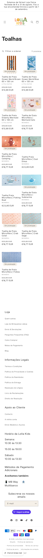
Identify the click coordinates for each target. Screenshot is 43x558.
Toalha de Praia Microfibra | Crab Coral (10, 233)
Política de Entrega (13, 382)
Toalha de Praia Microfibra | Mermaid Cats (29, 117)
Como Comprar (11, 340)
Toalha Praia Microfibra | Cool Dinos (30, 159)
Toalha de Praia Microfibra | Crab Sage (30, 233)
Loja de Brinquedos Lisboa (16, 324)
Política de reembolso (25, 542)
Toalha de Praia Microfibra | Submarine (29, 194)
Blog (6, 351)
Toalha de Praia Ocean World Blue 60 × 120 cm (30, 79)
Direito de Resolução (13, 399)
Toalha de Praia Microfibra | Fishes (11, 270)
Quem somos (10, 319)
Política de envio (13, 549)
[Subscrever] (35, 503)
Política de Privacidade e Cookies (19, 372)
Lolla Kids (18, 539)
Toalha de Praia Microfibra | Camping (9, 156)
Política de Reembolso (14, 377)
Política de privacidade (15, 545)
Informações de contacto (30, 549)
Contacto (9, 414)
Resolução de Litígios (14, 388)
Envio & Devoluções (13, 329)
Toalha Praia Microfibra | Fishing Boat (11, 197)
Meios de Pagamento (14, 345)
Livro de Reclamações (14, 393)
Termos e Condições (13, 366)
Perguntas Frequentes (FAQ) (17, 335)
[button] (4, 22)
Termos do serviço (31, 545)
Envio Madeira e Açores (15, 425)
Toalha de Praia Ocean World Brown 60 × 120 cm (11, 79)
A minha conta (11, 419)
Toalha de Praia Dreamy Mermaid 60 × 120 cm (10, 117)
